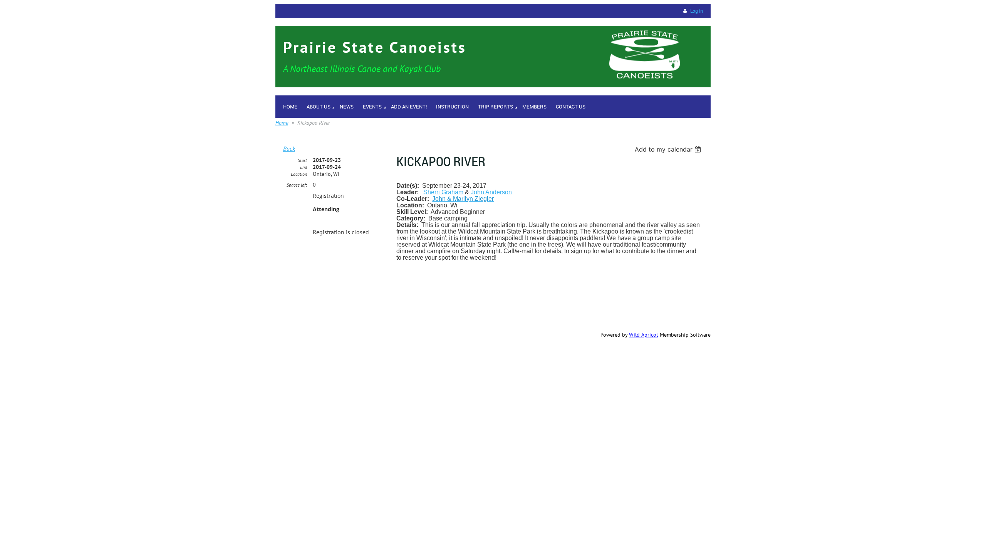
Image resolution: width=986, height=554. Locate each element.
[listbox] (669, 149)
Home (281, 122)
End (303, 167)
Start (302, 160)
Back (289, 148)
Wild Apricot (643, 334)
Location (299, 174)
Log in (696, 11)
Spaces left (297, 185)
